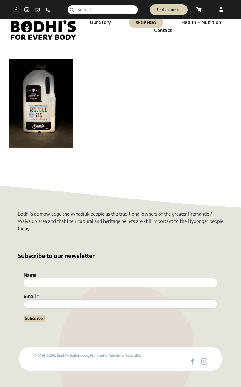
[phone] (48, 9)
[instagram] (26, 9)
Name (30, 275)
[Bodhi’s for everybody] (43, 21)
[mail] (37, 9)
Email (31, 296)
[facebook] (16, 9)
